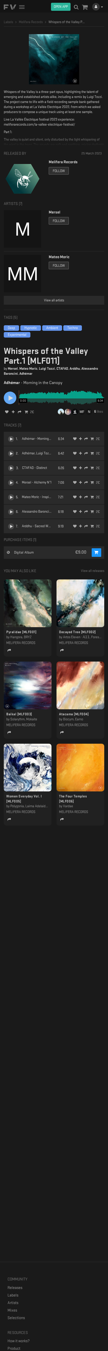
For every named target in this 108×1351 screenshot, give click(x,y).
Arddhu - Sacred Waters (38, 526)
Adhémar (25, 373)
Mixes (12, 1310)
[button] (85, 7)
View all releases (92, 570)
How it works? (19, 1341)
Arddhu (75, 368)
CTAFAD (62, 368)
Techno (72, 328)
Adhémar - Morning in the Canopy (45, 438)
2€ (32, 412)
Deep (11, 328)
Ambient (52, 328)
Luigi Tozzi (47, 368)
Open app (61, 6)
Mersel (13, 368)
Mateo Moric (28, 368)
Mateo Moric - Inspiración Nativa (44, 497)
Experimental (17, 334)
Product (14, 1348)
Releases (15, 1288)
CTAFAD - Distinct (34, 467)
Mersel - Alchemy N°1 (36, 482)
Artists (13, 1303)
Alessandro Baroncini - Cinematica (46, 511)
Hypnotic (30, 328)
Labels (13, 1295)
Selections (16, 1318)
